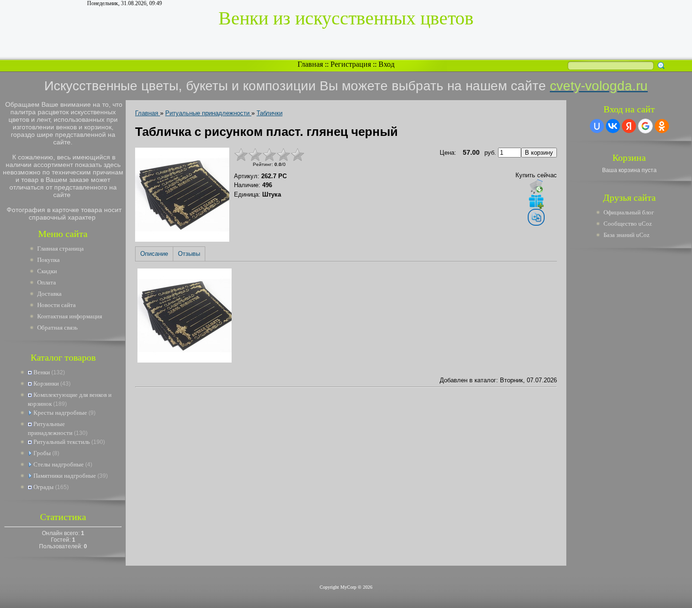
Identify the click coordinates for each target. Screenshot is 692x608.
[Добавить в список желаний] (536, 201)
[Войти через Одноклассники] (662, 126)
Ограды (43, 486)
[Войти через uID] (597, 126)
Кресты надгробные (60, 412)
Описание (154, 253)
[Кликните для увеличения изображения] (182, 195)
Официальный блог (628, 212)
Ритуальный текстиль (61, 441)
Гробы (42, 453)
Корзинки (46, 383)
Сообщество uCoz (627, 223)
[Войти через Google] (645, 126)
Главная (310, 64)
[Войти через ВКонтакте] (613, 126)
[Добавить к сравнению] (536, 217)
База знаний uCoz (626, 234)
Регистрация (350, 64)
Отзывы (189, 253)
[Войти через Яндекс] (629, 126)
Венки (41, 372)
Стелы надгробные (58, 464)
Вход (386, 64)
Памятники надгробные (64, 475)
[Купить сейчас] (536, 186)
